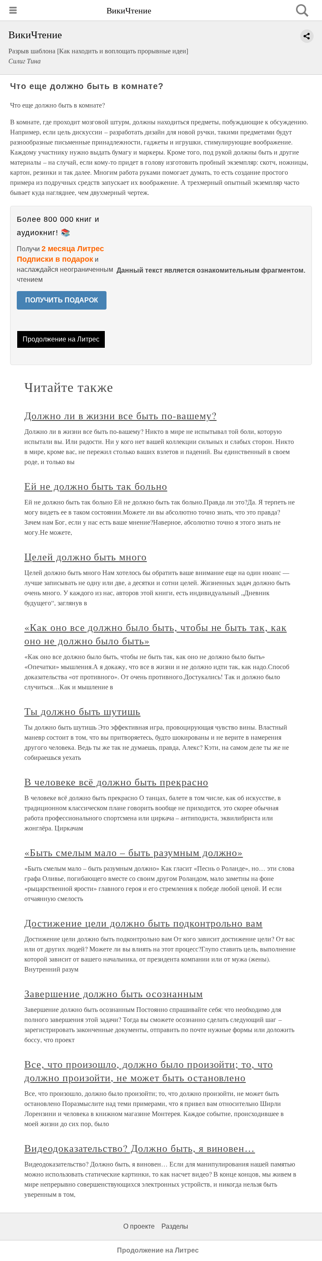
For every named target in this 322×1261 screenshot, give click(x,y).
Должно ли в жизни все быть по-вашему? (120, 415)
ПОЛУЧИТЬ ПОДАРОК (61, 300)
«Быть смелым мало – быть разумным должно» (133, 852)
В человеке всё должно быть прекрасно (116, 781)
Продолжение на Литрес (61, 339)
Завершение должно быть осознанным (113, 993)
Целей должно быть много (85, 556)
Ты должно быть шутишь (82, 711)
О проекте (139, 1226)
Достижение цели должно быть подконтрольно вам (143, 923)
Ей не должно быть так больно (95, 486)
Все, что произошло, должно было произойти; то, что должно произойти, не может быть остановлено (148, 1070)
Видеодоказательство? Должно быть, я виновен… (139, 1148)
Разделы (174, 1226)
